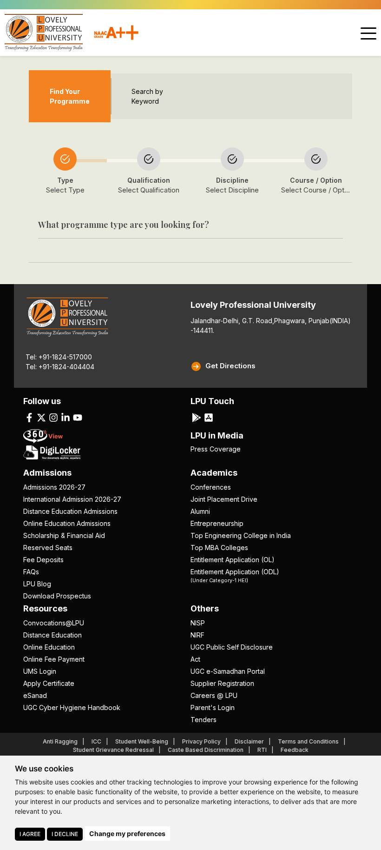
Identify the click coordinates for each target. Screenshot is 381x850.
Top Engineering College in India (240, 535)
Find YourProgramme (70, 96)
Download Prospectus (57, 596)
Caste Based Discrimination (205, 749)
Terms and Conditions (308, 741)
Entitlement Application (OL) (232, 560)
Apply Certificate (48, 683)
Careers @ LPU (213, 695)
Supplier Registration (222, 683)
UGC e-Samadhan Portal (227, 671)
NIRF (197, 635)
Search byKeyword (147, 96)
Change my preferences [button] (127, 833)
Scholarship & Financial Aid (64, 535)
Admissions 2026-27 (54, 487)
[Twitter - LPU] (41, 417)
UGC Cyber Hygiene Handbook (71, 707)
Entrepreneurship (216, 523)
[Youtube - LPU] (78, 417)
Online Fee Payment (54, 659)
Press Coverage (215, 449)
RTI (262, 749)
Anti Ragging (60, 741)
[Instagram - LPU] (53, 417)
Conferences (210, 487)
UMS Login (39, 671)
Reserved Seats (47, 547)
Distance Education (52, 635)
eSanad (35, 695)
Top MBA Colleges (219, 547)
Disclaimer (249, 741)
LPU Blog (37, 584)
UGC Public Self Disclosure (231, 647)
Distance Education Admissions (70, 511)
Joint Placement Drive (223, 499)
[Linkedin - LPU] (65, 417)
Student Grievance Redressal (113, 749)
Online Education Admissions (67, 523)
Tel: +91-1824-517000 (59, 357)
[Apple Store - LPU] (209, 417)
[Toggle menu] (368, 33)
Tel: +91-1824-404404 (60, 367)
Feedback (295, 749)
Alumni (200, 511)
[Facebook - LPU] (29, 417)
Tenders (203, 720)
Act (195, 659)
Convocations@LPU (53, 623)
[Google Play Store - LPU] (196, 417)
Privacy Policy (201, 741)
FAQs (31, 572)
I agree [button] (30, 833)
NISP (197, 623)
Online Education (49, 647)
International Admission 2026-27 (72, 499)
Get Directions (230, 365)
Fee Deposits (43, 560)
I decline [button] (65, 833)
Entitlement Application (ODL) (234, 575)
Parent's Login (212, 707)
